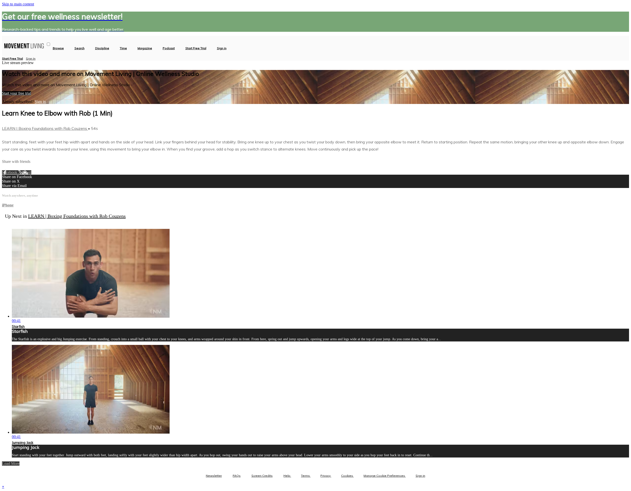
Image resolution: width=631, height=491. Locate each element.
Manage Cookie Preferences (385, 475)
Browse (58, 48)
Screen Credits (262, 475)
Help (287, 475)
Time (123, 48)
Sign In (30, 58)
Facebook (10, 172)
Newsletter (214, 475)
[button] (48, 44)
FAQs (237, 475)
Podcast (169, 48)
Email (26, 172)
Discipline (102, 48)
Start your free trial (16, 93)
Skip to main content (18, 4)
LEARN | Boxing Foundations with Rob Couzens (45, 128)
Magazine (145, 48)
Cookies (347, 475)
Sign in (222, 48)
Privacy (325, 475)
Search (79, 48)
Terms (306, 475)
